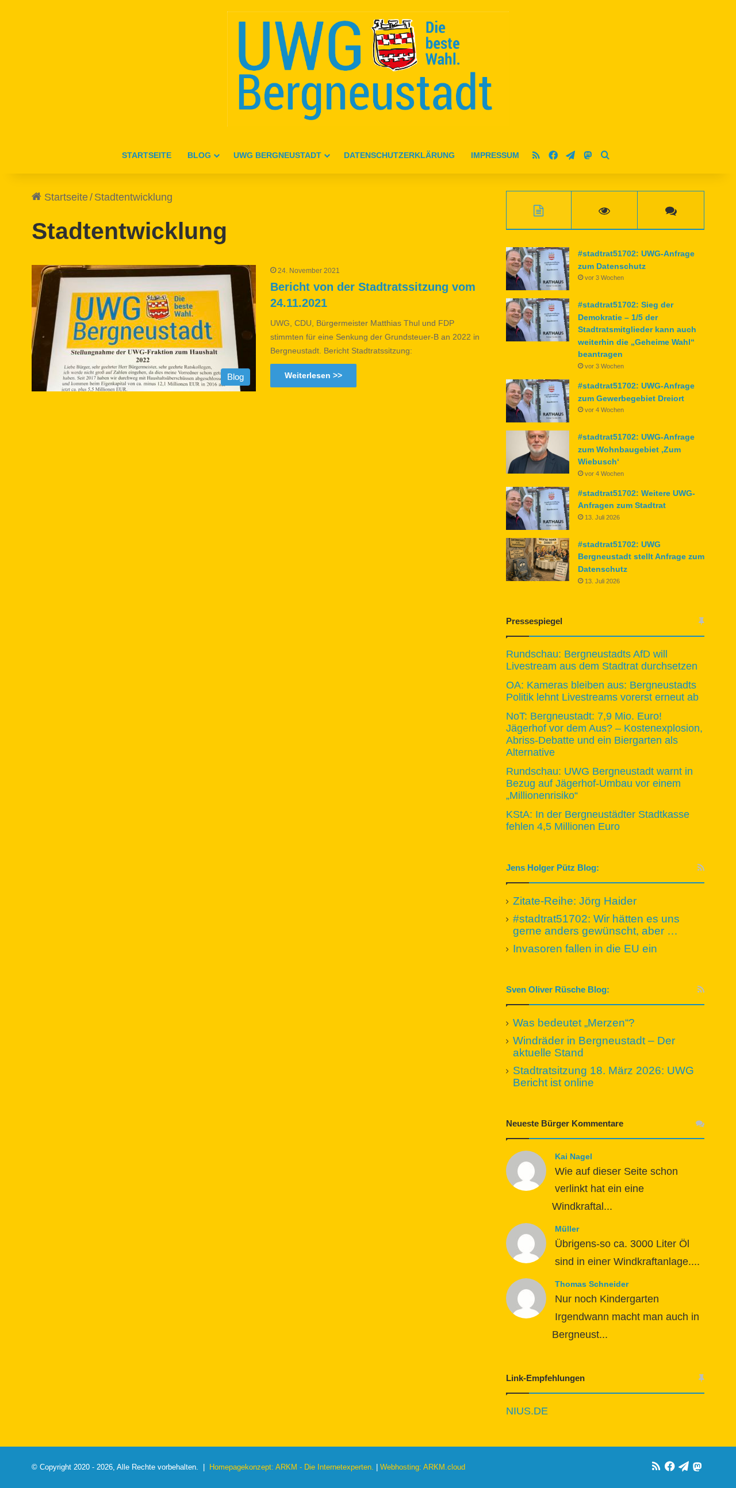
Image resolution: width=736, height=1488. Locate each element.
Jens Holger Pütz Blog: (552, 867)
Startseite (146, 155)
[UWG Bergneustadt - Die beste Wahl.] (368, 68)
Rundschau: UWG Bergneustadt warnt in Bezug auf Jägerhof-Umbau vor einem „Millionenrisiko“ (599, 783)
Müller (567, 1228)
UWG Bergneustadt (277, 155)
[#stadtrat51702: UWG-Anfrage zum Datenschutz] (537, 268)
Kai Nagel (573, 1156)
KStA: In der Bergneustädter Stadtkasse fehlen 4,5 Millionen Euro (597, 820)
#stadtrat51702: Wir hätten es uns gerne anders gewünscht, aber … (596, 925)
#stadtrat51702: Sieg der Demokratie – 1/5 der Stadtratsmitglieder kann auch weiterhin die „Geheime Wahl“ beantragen (637, 329)
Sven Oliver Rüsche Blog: (558, 989)
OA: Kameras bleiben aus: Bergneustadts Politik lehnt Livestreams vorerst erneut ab (602, 691)
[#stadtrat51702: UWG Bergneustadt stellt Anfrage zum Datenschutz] (537, 559)
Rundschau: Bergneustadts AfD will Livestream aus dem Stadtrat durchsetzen (601, 660)
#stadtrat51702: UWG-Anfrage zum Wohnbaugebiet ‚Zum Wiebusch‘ (636, 449)
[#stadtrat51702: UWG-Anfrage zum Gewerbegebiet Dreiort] (537, 400)
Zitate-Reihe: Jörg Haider (575, 901)
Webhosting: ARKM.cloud (422, 1467)
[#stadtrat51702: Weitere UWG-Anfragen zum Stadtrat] (537, 508)
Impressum (495, 155)
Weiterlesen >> (313, 375)
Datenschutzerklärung (399, 155)
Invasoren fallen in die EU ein (585, 949)
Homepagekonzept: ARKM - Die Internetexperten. (291, 1467)
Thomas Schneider (591, 1284)
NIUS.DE (527, 1411)
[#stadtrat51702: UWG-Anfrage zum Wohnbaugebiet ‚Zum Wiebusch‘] (537, 452)
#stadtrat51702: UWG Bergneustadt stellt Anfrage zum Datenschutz (641, 557)
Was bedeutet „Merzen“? (574, 1023)
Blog (199, 155)
